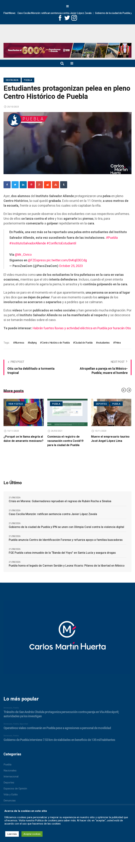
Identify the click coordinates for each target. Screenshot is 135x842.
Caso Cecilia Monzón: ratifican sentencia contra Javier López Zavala (42, 13)
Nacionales (10, 770)
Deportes (57, 403)
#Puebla (112, 237)
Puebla (28, 80)
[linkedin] (23, 184)
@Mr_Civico (23, 254)
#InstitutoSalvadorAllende (27, 243)
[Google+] (39, 184)
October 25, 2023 (71, 266)
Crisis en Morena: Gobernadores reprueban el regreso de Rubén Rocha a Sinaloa (60, 501)
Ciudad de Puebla (83, 343)
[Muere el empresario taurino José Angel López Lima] (67, 412)
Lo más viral (103, 403)
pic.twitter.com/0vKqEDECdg (67, 260)
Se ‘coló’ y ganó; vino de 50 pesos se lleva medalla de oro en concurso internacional (111, 441)
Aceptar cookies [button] (32, 834)
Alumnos (19, 343)
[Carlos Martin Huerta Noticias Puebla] (67, 37)
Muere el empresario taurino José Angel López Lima (66, 439)
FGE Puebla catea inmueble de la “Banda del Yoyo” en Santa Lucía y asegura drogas (62, 553)
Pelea (118, 343)
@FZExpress (37, 260)
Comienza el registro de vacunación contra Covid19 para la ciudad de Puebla (22, 441)
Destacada (12, 80)
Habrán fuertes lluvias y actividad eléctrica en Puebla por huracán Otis (82, 328)
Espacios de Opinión (15, 788)
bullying (33, 343)
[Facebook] (7, 184)
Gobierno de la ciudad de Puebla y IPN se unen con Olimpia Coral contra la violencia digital (66, 527)
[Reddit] (47, 184)
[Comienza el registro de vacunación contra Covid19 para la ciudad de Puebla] (24, 412)
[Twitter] (15, 184)
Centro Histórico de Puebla (55, 343)
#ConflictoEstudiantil (61, 243)
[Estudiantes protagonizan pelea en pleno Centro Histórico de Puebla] (67, 143)
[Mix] (55, 184)
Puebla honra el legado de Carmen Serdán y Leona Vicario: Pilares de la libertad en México (66, 566)
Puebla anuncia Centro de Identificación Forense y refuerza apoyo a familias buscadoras (66, 540)
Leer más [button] (12, 834)
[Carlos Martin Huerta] (67, 639)
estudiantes (104, 343)
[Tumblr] (63, 184)
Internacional (11, 776)
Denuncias (10, 800)
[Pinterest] (31, 184)
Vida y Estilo (11, 794)
